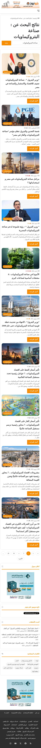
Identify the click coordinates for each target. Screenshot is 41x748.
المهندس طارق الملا (33, 664)
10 (14, 553)
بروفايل (12, 728)
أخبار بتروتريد (10, 735)
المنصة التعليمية (32, 724)
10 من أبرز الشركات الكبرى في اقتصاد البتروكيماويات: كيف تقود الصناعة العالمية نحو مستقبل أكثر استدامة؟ (21, 527)
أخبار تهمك (7, 724)
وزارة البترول (19, 735)
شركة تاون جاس (8, 668)
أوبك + (36, 660)
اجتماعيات (14, 724)
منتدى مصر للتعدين (29, 735)
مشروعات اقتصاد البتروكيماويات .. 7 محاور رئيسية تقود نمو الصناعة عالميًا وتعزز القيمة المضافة (20, 476)
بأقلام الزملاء (19, 728)
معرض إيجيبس (11, 731)
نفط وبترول (6, 728)
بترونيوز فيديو (32, 738)
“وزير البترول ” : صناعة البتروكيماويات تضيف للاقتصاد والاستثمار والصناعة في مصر (22, 83)
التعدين (30, 721)
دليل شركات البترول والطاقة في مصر (16, 738)
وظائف (27, 728)
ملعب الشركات (34, 728)
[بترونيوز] (20, 4)
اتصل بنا (6, 712)
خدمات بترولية (14, 721)
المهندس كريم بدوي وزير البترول (16, 664)
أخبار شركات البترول (28, 731)
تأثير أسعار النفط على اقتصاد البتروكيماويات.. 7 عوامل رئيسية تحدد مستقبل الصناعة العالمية (23, 373)
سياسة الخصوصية (16, 712)
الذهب (17, 660)
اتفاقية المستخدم (28, 712)
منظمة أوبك (35, 671)
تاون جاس (28, 668)
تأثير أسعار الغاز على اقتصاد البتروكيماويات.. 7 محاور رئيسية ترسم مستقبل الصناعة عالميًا (22, 425)
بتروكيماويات (23, 721)
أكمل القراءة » (33, 101)
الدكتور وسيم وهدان (26, 660)
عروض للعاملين (22, 724)
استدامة (36, 721)
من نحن (37, 712)
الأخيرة (20, 559)
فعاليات (19, 731)
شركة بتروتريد (19, 668)
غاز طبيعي (6, 721)
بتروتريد (36, 668)
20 (8, 553)
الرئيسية (35, 18)
